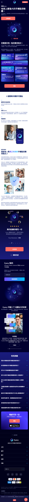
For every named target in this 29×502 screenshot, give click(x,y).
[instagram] (16, 474)
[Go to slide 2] (9, 348)
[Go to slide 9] (18, 348)
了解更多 (14, 345)
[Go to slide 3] (10, 348)
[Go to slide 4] (12, 348)
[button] (14, 360)
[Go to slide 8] (17, 348)
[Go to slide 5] (13, 348)
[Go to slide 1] (8, 348)
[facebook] (12, 474)
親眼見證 (16, 38)
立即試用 (8, 18)
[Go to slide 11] (20, 348)
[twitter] (8, 474)
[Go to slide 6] (14, 348)
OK (14, 500)
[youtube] (20, 474)
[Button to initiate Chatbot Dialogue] (26, 499)
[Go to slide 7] (15, 348)
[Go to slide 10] (19, 348)
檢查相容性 (14, 279)
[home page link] (14, 2)
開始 (14, 86)
